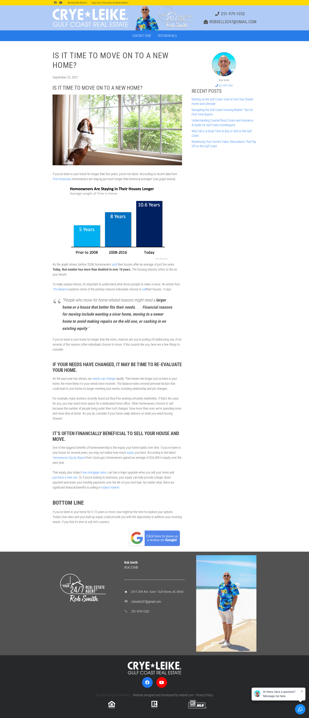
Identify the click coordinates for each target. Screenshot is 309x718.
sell (144, 289)
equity (130, 452)
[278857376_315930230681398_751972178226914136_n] (226, 603)
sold (114, 264)
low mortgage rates (94, 472)
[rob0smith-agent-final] (164, 17)
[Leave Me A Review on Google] (154, 538)
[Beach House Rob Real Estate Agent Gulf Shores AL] (224, 64)
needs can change (103, 378)
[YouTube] (60, 2)
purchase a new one (65, 477)
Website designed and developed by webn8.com (163, 695)
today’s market (110, 487)
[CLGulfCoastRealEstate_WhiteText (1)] (90, 18)
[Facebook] (55, 2)
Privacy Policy (204, 695)
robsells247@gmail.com (146, 601)
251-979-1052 (140, 611)
